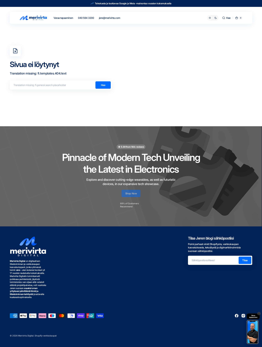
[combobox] (61, 85)
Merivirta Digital (26, 335)
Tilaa (245, 260)
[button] (226, 18)
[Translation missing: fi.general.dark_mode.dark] (212, 18)
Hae (103, 85)
